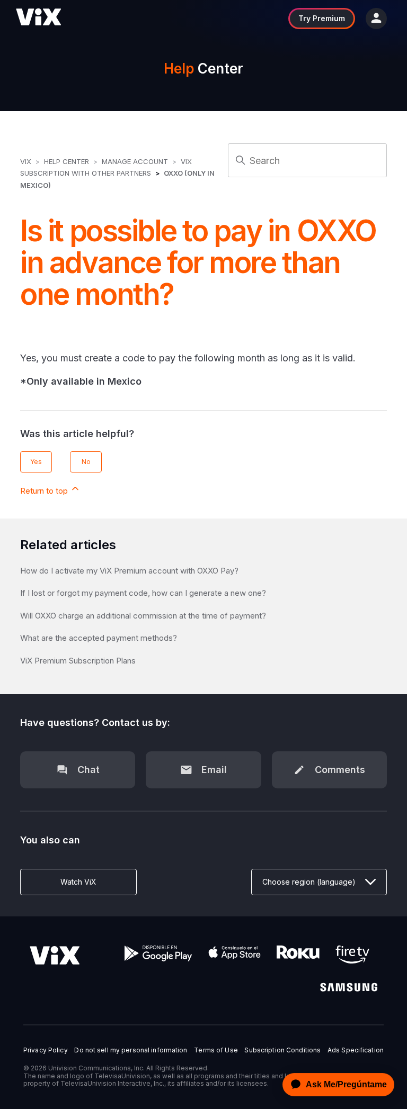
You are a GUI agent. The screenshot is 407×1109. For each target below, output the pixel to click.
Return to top (45, 491)
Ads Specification (356, 1050)
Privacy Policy (45, 1050)
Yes (36, 462)
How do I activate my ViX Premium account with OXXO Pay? (129, 571)
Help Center (66, 161)
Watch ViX (78, 881)
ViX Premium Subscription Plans (78, 661)
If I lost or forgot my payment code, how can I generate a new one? (143, 593)
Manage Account (136, 161)
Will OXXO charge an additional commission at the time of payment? (143, 616)
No (86, 462)
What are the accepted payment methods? (98, 638)
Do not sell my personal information (130, 1050)
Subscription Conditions (282, 1050)
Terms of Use (215, 1050)
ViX (25, 161)
